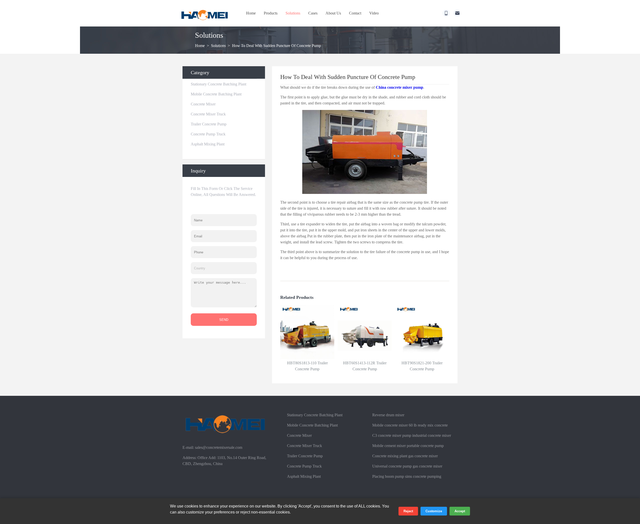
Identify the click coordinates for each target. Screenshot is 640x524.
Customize (434, 511)
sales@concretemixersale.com (218, 447)
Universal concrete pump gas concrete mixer (407, 466)
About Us (333, 13)
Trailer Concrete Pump (208, 124)
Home (251, 13)
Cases (313, 13)
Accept (459, 511)
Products (271, 13)
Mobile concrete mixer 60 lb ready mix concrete (410, 425)
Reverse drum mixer (388, 415)
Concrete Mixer (203, 104)
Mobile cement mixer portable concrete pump (408, 446)
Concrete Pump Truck (208, 134)
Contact (355, 13)
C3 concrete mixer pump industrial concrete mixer (411, 435)
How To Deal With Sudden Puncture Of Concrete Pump (276, 45)
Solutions (293, 13)
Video (374, 13)
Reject (408, 511)
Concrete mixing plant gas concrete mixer (405, 456)
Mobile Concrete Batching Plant (216, 94)
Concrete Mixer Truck (208, 114)
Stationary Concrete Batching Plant (218, 84)
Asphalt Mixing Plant (207, 144)
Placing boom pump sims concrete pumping (406, 476)
